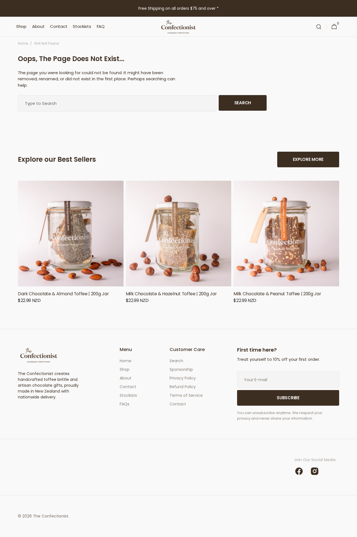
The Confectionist (50, 516)
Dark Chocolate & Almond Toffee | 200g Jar (63, 294)
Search (242, 103)
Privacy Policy (183, 378)
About (125, 378)
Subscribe (288, 398)
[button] (318, 27)
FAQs (124, 404)
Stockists (128, 395)
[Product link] (71, 246)
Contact (128, 387)
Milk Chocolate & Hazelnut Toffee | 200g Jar (171, 294)
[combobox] (117, 103)
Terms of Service (186, 395)
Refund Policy (183, 387)
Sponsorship (181, 369)
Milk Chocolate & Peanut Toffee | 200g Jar (277, 294)
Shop (124, 369)
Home (23, 43)
